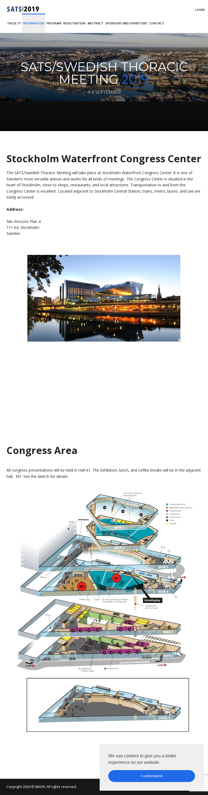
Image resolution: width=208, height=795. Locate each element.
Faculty (14, 23)
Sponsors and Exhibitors (126, 23)
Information (33, 23)
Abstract (95, 23)
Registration (74, 23)
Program (53, 23)
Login (199, 10)
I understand (151, 776)
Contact (157, 23)
